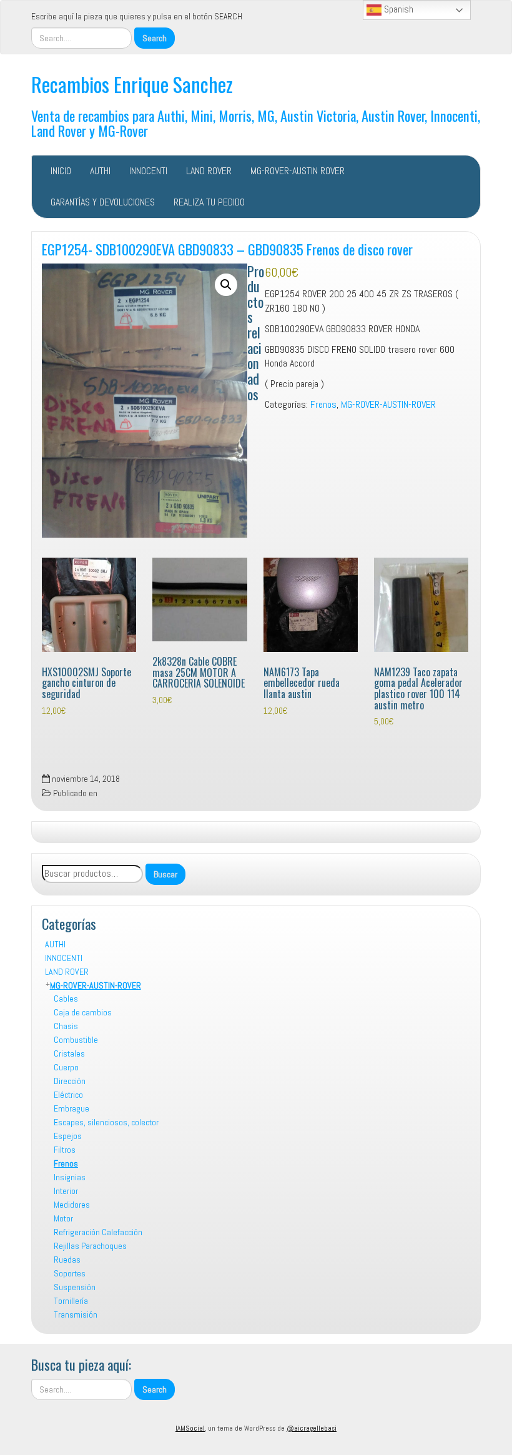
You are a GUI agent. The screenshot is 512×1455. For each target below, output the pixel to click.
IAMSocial (190, 1428)
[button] (226, 285)
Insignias (70, 1177)
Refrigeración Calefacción (98, 1232)
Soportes (70, 1273)
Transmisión (75, 1314)
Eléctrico (68, 1094)
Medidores (72, 1204)
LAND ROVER (209, 170)
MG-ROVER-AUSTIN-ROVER (95, 985)
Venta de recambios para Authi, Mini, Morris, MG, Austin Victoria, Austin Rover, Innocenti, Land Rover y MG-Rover (255, 123)
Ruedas (67, 1259)
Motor (63, 1218)
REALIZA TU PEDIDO (209, 202)
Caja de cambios (83, 1012)
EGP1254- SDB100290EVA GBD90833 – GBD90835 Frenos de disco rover (227, 249)
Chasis (66, 1026)
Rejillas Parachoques (90, 1245)
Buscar (165, 874)
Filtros (65, 1149)
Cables (66, 998)
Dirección (70, 1081)
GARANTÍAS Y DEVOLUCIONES (103, 202)
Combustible (76, 1039)
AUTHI (100, 170)
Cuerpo (66, 1067)
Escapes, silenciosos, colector (106, 1122)
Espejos (68, 1136)
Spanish (397, 9)
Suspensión (75, 1287)
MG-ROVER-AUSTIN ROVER (297, 170)
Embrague (71, 1108)
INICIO (61, 170)
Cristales (69, 1053)
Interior (66, 1190)
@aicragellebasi (312, 1428)
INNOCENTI (148, 170)
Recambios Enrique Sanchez (132, 84)
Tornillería (71, 1300)
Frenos (66, 1163)
